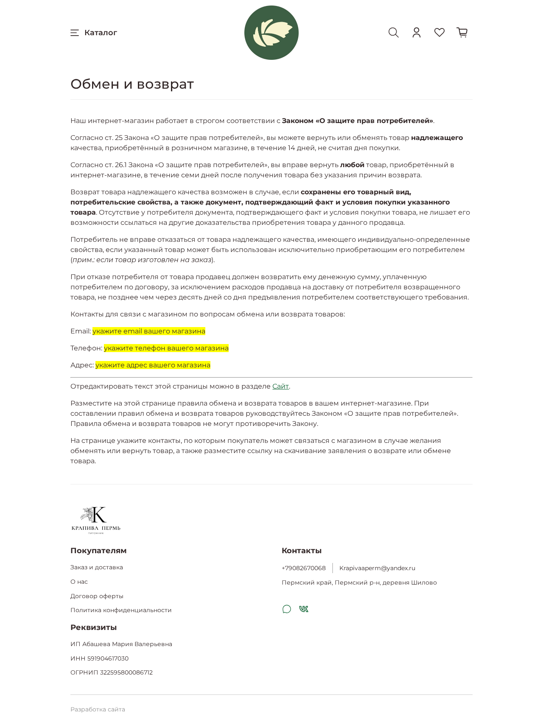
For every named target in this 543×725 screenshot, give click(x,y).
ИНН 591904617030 (99, 658)
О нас (79, 581)
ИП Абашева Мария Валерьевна (121, 644)
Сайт (280, 386)
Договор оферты (96, 596)
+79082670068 (304, 568)
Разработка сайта (97, 709)
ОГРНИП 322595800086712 (111, 672)
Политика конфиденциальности (121, 610)
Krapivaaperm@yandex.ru (377, 568)
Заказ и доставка (96, 567)
